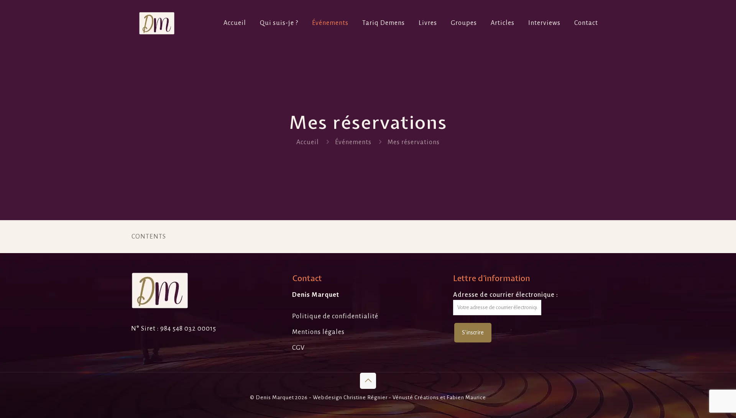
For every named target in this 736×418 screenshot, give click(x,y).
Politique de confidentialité (335, 316)
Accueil (307, 142)
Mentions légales (318, 332)
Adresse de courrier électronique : (505, 294)
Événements (353, 142)
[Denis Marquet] (157, 23)
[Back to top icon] (368, 381)
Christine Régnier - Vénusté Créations (391, 397)
